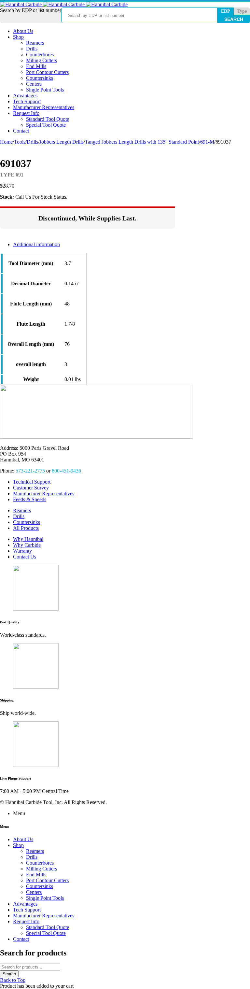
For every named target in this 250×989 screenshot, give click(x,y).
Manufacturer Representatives (43, 493)
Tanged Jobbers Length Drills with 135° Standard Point (142, 142)
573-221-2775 (30, 470)
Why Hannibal (28, 539)
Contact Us (24, 556)
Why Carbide (27, 545)
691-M (207, 142)
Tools (19, 142)
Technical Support (31, 482)
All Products (26, 528)
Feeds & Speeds (29, 499)
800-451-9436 (66, 470)
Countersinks (26, 522)
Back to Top (12, 980)
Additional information (36, 244)
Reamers (22, 510)
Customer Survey (31, 487)
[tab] (94, 244)
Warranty (22, 551)
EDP (225, 11)
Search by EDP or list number (30, 10)
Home (6, 142)
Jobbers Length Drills (61, 142)
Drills (32, 142)
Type (242, 11)
